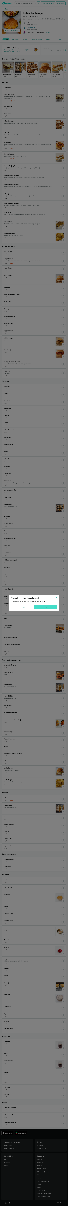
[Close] (56, 597)
